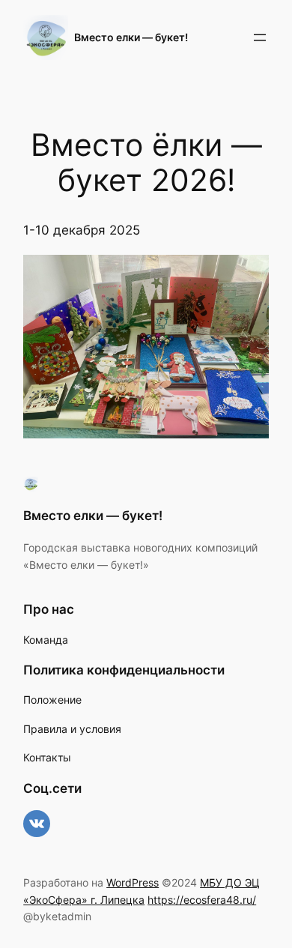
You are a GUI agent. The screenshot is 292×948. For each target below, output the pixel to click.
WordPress (132, 882)
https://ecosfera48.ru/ (201, 899)
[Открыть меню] (260, 37)
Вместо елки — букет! (131, 37)
